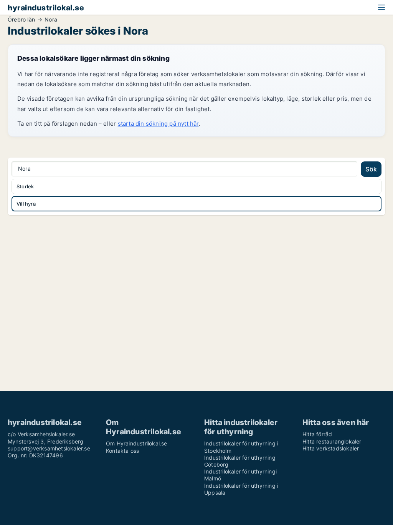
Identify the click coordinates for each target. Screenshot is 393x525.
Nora (51, 20)
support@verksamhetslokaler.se (49, 448)
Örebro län (21, 20)
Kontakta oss (122, 450)
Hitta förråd (317, 434)
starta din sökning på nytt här (158, 123)
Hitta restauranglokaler (332, 441)
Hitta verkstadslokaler (330, 448)
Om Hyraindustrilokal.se (136, 443)
